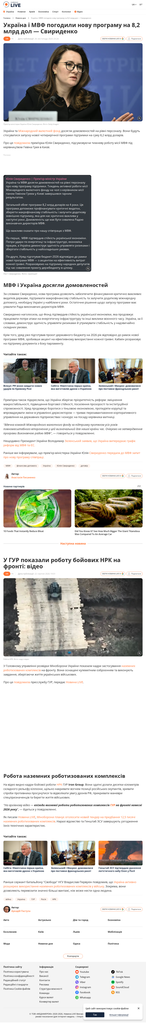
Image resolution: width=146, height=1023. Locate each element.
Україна (10, 11)
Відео (80, 12)
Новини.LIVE (74, 682)
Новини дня (21, 18)
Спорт (55, 12)
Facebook (85, 992)
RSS (118, 992)
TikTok (119, 971)
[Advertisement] (55, 163)
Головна (6, 18)
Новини (22, 12)
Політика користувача (16, 971)
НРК (59, 784)
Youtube (84, 971)
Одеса (76, 943)
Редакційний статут (14, 980)
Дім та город (80, 920)
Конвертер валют (49, 1001)
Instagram (85, 987)
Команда (44, 993)
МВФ (8, 465)
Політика (113, 943)
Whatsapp (85, 997)
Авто (6, 920)
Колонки (66, 12)
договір (84, 465)
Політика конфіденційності (18, 976)
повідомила (22, 143)
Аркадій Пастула (20, 911)
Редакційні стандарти (15, 984)
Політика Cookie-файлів (16, 988)
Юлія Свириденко (65, 465)
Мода (6, 943)
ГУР (112, 805)
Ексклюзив (10, 931)
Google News (123, 977)
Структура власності (50, 988)
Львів (76, 931)
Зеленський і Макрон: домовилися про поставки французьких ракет (120, 387)
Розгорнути (73, 956)
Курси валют (46, 997)
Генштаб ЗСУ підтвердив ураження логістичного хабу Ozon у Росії (120, 869)
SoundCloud (122, 987)
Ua (133, 4)
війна (8, 899)
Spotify (119, 982)
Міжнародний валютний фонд (39, 131)
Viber (83, 982)
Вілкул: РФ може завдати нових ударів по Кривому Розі (22, 387)
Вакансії (43, 976)
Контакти (44, 980)
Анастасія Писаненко (23, 477)
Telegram (85, 977)
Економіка (43, 12)
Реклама (44, 984)
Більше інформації (119, 1014)
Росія (43, 899)
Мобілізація (115, 931)
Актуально (44, 920)
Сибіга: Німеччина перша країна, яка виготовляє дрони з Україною (71, 387)
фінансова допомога (27, 465)
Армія (32, 12)
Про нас (43, 971)
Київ (41, 931)
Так (95, 1014)
